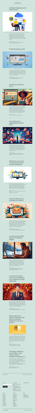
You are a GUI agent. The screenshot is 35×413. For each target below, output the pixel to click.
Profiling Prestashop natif (17, 49)
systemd (20, 345)
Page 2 (7, 374)
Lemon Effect (30, 410)
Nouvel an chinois (21, 309)
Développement (15, 77)
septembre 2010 (4, 405)
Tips (17, 192)
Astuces (12, 78)
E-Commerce (14, 229)
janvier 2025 (4, 396)
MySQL (13, 192)
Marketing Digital (18, 229)
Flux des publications (25, 395)
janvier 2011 (4, 402)
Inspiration (17, 309)
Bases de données (15, 394)
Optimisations (14, 78)
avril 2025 (4, 394)
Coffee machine (15, 395)
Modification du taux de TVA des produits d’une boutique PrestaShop (16, 162)
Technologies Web (21, 77)
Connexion (24, 394)
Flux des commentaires (26, 396)
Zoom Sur (22, 153)
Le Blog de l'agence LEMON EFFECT (17, 3)
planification (24, 309)
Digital (11, 309)
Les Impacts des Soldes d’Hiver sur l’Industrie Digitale (16, 237)
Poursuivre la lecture (20, 112)
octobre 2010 (4, 404)
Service (18, 345)
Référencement (17, 268)
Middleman (19, 344)
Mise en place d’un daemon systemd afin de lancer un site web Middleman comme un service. (16, 319)
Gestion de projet (14, 309)
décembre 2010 (4, 403)
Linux (17, 344)
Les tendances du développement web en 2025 (16, 122)
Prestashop (18, 77)
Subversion (14, 404)
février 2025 (4, 395)
